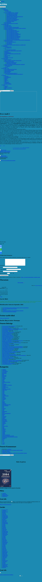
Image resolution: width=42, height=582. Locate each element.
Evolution (4, 8)
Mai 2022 (4, 519)
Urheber (3, 432)
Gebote (3, 391)
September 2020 (5, 534)
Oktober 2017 (4, 556)
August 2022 (4, 518)
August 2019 (4, 544)
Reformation (4, 419)
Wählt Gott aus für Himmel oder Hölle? (9, 354)
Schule (3, 424)
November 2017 (5, 555)
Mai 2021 (4, 526)
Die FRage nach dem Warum (7, 350)
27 (25, 148)
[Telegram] (21, 251)
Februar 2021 (4, 529)
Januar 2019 (4, 550)
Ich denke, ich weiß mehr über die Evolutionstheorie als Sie (12, 340)
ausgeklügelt (4, 372)
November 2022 (5, 516)
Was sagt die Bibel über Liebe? (12, 32)
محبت (3, 443)
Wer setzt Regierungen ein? (7, 364)
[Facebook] (21, 246)
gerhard (3, 451)
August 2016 (4, 561)
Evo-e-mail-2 (9, 11)
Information (4, 403)
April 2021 (4, 527)
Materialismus (4, 411)
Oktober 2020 (4, 533)
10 (23, 147)
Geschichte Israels (5, 395)
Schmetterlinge (4, 421)
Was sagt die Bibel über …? (9, 29)
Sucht (3, 427)
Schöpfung (4, 423)
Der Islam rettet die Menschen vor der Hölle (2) (15, 74)
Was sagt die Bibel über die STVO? (13, 38)
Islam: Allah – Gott (5, 68)
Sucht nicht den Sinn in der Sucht (8, 349)
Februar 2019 (4, 549)
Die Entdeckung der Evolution (12, 14)
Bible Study (4, 376)
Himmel (3, 401)
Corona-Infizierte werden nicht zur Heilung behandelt (11, 342)
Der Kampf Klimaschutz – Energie (8, 331)
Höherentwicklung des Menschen (8, 348)
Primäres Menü (2, 6)
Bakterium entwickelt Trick (7, 341)
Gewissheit (4, 398)
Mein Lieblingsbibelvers (6, 413)
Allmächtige (4, 370)
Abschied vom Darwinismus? (12, 20)
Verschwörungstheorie (6, 434)
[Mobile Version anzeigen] (21, 576)
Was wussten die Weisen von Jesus (8, 358)
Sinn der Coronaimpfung (6, 333)
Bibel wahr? (4, 375)
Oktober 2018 (4, 552)
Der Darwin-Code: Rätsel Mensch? (13, 19)
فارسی (3, 442)
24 (22, 148)
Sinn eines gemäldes (5, 353)
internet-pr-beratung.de (38, 285)
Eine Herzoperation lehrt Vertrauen (8, 344)
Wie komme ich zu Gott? (8, 57)
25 (23, 148)
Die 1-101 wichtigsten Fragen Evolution (10, 308)
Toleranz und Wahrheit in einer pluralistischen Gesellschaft (14, 64)
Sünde (3, 428)
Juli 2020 (3, 536)
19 (16, 148)
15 (28, 147)
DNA (3, 380)
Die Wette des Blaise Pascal (9, 61)
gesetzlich (4, 397)
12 (25, 147)
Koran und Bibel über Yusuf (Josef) (10, 69)
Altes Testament (5, 371)
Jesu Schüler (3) (9, 42)
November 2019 (5, 542)
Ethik (5, 48)
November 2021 (5, 523)
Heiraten (5, 54)
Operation (4, 417)
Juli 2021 (3, 524)
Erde (3, 383)
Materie (3, 412)
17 (14, 148)
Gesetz (3, 396)
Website (1, 271)
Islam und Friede (7, 72)
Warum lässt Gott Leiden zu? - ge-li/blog (9, 453)
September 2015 (5, 566)
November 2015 (5, 564)
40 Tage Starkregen (5, 343)
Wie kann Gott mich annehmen (7, 357)
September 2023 (5, 511)
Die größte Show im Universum (12, 13)
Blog (5, 88)
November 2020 (5, 532)
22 (19, 148)
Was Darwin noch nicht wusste (12, 17)
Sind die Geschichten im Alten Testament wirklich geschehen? (15, 28)
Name (1, 267)
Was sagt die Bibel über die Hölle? (12, 35)
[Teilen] (21, 253)
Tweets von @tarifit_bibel (4, 318)
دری (3, 441)
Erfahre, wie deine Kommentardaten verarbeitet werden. (30, 277)
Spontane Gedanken (7, 83)
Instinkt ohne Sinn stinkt (6, 404)
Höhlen (3, 402)
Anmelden (4, 493)
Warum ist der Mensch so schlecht (8, 435)
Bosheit (3, 377)
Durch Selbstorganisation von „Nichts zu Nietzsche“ (11, 351)
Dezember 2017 (5, 554)
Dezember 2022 (5, 515)
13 (26, 147)
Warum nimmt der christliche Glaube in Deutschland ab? (12, 360)
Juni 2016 (4, 563)
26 (24, 148)
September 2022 (5, 517)
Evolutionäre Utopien (10, 21)
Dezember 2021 (5, 522)
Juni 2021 (4, 525)
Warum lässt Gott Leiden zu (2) (7, 337)
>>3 (4, 145)
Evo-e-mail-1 (6, 10)
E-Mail (3, 381)
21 (18, 148)
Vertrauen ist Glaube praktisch (7, 332)
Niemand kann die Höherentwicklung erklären (10, 361)
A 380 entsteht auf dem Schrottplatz (8, 363)
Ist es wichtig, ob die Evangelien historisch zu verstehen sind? (15, 44)
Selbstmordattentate (7, 71)
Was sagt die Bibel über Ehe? (12, 30)
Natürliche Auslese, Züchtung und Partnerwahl (15, 16)
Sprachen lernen (5, 426)
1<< (0, 145)
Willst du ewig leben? (6, 356)
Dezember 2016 (5, 560)
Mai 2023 (4, 512)
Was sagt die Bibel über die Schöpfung (9, 311)
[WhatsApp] (21, 249)
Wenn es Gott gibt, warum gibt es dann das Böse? (13, 60)
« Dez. (1, 296)
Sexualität (6, 56)
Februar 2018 (4, 553)
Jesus (3, 407)
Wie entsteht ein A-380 (6, 362)
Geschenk (4, 394)
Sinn (3, 425)
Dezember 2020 (5, 531)
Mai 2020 (4, 538)
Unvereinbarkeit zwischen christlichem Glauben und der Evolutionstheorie (16, 307)
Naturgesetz (4, 416)
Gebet (3, 390)
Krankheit (4, 408)
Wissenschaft (4, 437)
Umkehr (3, 431)
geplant (3, 393)
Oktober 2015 (4, 565)
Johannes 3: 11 (9, 47)
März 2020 (4, 539)
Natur (3, 415)
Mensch (3, 414)
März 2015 (4, 567)
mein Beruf (6, 76)
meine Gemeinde (7, 55)
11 (24, 147)
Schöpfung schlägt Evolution (7, 334)
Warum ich (6, 80)
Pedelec (5, 79)
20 (17, 148)
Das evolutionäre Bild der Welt (12, 15)
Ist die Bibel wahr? (5, 24)
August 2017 (4, 557)
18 (15, 148)
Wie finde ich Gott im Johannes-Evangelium (9, 436)
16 (13, 148)
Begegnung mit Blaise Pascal (12, 62)
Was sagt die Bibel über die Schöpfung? (13, 37)
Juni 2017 (4, 559)
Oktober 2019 (4, 543)
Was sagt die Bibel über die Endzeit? (13, 31)
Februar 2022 (4, 520)
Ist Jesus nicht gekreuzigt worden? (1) (10, 73)
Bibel (3, 374)
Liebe (3, 410)
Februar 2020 (4, 540)
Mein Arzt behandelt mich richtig (8, 336)
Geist (3, 392)
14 (27, 147)
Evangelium (6, 51)
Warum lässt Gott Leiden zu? (7, 338)
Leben (3, 409)
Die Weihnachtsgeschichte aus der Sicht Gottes (12, 53)
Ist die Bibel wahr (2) (8, 26)
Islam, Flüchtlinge (5, 405)
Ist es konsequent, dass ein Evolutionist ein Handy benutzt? (12, 347)
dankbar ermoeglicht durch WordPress (6, 574)
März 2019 (4, 548)
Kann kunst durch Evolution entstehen (8, 352)
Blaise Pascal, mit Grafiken (11, 63)
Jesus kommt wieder (5, 345)
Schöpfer (3, 422)
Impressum (6, 85)
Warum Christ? (4, 45)
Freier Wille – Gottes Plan (6, 339)
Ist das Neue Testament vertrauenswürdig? (11, 27)
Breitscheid (6, 78)
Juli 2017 (3, 558)
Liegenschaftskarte (7, 77)
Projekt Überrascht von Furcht (7, 335)
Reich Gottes (4, 420)
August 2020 (4, 535)
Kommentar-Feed (5, 495)
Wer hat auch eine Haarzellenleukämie (8, 326)
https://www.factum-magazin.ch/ (5, 504)
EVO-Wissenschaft (7, 22)
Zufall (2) (6, 67)
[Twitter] (21, 248)
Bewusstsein (4, 373)
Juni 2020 (4, 537)
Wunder (3, 438)
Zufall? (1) (8, 66)
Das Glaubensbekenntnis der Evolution (11, 23)
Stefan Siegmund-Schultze (6, 450)
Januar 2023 (4, 514)
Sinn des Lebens (5, 58)
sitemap (5, 86)
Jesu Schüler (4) (9, 43)
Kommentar (2, 265)
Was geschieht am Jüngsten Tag (7, 329)
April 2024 (4, 510)
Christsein (4, 378)
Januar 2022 (4, 521)
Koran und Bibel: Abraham (9, 70)
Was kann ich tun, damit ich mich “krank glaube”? (13, 50)
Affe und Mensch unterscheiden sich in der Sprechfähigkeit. (12, 346)
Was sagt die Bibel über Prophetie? (13, 33)
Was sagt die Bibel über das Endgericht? (13, 36)
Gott (3, 400)
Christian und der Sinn (8, 65)
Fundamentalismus (7, 52)
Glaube (3, 399)
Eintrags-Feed (4, 494)
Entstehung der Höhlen (6, 382)
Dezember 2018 (5, 551)
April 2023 (4, 513)
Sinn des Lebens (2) (7, 59)
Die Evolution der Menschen (12, 18)
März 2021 (4, 528)
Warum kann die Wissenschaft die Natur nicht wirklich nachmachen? (14, 355)
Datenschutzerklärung (8, 87)
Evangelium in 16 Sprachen (7, 385)
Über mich (4, 75)
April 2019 (4, 547)
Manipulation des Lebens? (11, 49)
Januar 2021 (4, 530)
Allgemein (4, 369)
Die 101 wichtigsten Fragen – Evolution (11, 12)
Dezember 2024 (5, 509)
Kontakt (3, 84)
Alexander (4, 452)
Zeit (3, 439)
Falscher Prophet (5, 330)
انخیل (3, 440)
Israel (3, 406)
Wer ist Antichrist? (5, 359)
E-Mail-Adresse (3, 269)
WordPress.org (4, 496)
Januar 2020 (4, 541)
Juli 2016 (3, 562)
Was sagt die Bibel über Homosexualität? (14, 34)
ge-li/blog (3, 4)
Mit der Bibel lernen (7, 46)
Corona (3, 379)
